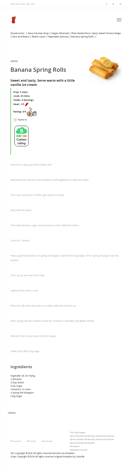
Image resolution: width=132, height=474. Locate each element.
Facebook (16, 441)
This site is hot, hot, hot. (22, 3)
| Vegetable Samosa (57, 36)
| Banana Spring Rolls (81, 36)
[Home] (13, 20)
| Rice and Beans (19, 36)
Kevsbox (70, 453)
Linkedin (48, 441)
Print (15, 61)
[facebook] (106, 4)
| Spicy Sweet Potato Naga (105, 33)
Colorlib (80, 456)
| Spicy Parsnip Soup (37, 33)
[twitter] (113, 4)
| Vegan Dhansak (59, 33)
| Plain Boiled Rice (80, 33)
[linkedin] (121, 4)
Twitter (33, 441)
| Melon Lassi (37, 36)
